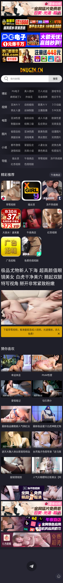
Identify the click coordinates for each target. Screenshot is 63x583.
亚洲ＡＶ (15, 104)
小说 (4, 147)
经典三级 (29, 123)
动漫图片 (56, 131)
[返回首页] (58, 576)
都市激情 (15, 145)
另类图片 (56, 137)
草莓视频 (42, 158)
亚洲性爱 (15, 118)
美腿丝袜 (15, 137)
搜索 (55, 78)
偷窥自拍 (15, 131)
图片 (4, 134)
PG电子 (15, 91)
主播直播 (42, 110)
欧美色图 (42, 131)
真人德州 (29, 91)
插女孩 (15, 158)
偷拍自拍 (29, 118)
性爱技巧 (56, 150)
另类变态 (56, 123)
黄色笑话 (42, 150)
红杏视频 (15, 164)
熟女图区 (42, 137)
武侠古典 (56, 145)
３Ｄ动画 (56, 104)
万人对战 (42, 91)
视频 (4, 107)
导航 (4, 161)
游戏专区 (56, 91)
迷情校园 (15, 150)
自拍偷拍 (29, 104)
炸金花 (29, 96)
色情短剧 (29, 164)
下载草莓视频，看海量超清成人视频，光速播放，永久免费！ (31, 331)
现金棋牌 (42, 96)
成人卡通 (42, 118)
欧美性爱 (56, 118)
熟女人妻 (15, 110)
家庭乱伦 (29, 145)
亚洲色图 (29, 131)
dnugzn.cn (31, 70)
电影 (4, 120)
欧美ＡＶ (42, 104)
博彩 (4, 93)
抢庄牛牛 (56, 96)
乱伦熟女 (42, 123)
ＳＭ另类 (56, 110)
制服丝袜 (15, 123)
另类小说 (29, 150)
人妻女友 (42, 145)
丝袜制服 (29, 110)
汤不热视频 (56, 158)
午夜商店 (29, 158)
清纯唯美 (29, 137)
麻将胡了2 (15, 96)
